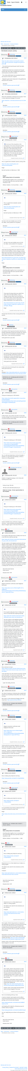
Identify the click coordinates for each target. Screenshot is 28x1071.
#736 (25, 412)
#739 (25, 499)
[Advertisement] (14, 26)
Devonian (11, 324)
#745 (25, 719)
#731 (25, 235)
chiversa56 (12, 660)
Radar (8, 2)
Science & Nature (14, 44)
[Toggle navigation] (25, 9)
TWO (2, 9)
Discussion (6, 44)
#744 (25, 690)
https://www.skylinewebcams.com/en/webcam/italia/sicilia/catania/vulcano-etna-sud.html (14, 913)
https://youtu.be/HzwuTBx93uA (14, 700)
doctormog (12, 54)
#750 (25, 961)
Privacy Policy (5, 1067)
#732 (25, 283)
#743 (25, 664)
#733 (25, 328)
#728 (25, 115)
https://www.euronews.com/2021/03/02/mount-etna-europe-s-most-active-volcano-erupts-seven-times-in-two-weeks (14, 670)
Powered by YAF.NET (14, 1067)
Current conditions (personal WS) (10, 85)
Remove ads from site (6, 41)
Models (17, 2)
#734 (25, 346)
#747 (25, 791)
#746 (25, 773)
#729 (25, 139)
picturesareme (14, 496)
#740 (25, 532)
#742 (25, 605)
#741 (25, 580)
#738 (25, 475)
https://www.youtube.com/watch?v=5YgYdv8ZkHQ (13, 778)
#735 (25, 392)
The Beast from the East (16, 467)
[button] (2, 48)
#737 (25, 432)
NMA (8, 529)
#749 (25, 892)
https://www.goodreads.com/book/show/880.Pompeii (14, 1010)
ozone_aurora (14, 389)
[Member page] (22, 2)
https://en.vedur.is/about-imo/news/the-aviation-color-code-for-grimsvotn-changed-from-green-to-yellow (13, 62)
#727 (25, 93)
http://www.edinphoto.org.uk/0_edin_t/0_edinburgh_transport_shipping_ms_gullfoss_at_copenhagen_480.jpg (14, 259)
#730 (25, 193)
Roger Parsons (14, 136)
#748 (25, 846)
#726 (25, 58)
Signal (13, 2)
